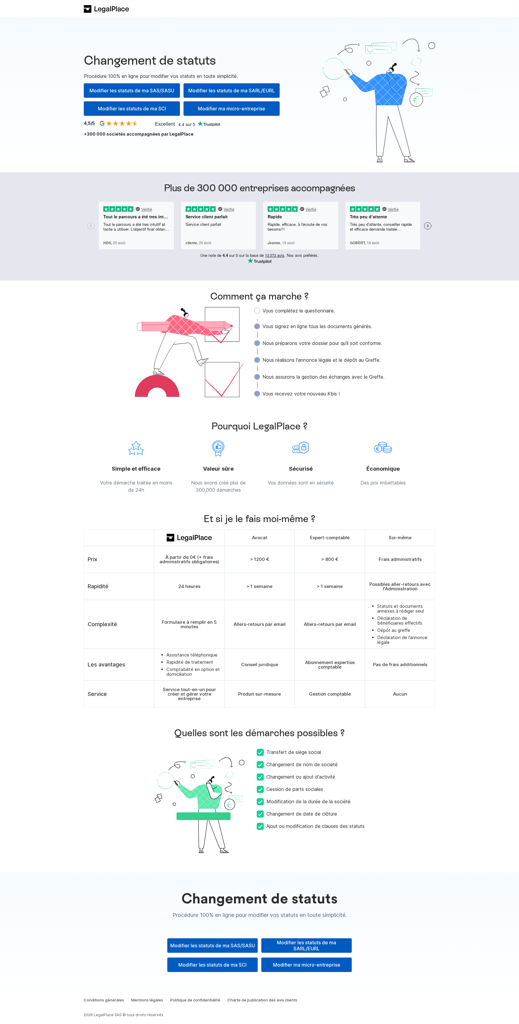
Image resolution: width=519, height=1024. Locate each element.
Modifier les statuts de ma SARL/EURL (231, 91)
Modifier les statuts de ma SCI (132, 109)
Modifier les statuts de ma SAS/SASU (132, 91)
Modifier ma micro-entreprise (231, 109)
